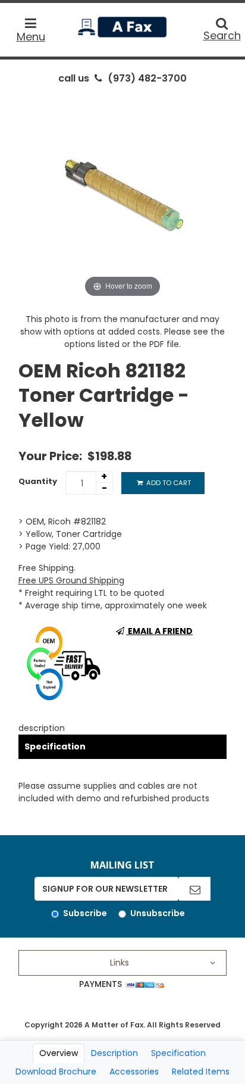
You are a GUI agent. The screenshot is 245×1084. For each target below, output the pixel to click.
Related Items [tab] (201, 1071)
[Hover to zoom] (122, 195)
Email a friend (159, 631)
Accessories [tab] (134, 1071)
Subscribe (85, 913)
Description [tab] (114, 1053)
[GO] (195, 889)
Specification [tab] (178, 1053)
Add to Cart (168, 483)
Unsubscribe (157, 913)
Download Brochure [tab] (55, 1071)
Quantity (37, 481)
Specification (55, 746)
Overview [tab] (58, 1053)
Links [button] (119, 963)
